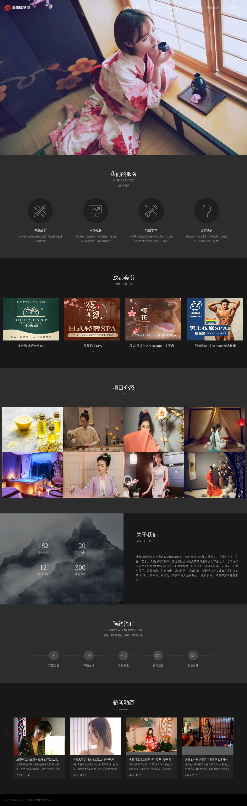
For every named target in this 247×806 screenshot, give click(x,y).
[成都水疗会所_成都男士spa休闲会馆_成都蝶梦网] (17, 7)
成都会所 (173, 8)
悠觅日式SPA (32, 346)
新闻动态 (213, 8)
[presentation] (19, 77)
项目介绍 (193, 8)
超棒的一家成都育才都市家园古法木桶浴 (209, 759)
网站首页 (133, 8)
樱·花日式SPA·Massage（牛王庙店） (93, 346)
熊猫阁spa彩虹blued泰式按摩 (154, 346)
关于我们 (153, 8)
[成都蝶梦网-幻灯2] (123, 77)
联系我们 (233, 8)
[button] (122, 149)
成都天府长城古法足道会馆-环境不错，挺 (98, 759)
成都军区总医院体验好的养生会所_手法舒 (41, 759)
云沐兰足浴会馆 (215, 346)
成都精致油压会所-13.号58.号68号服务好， (155, 759)
